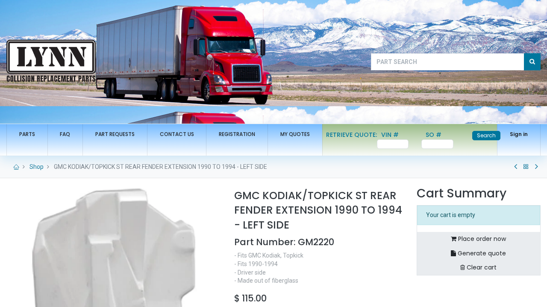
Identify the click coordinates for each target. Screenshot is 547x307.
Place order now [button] (481, 239)
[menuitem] (27, 134)
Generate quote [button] (481, 253)
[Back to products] (526, 166)
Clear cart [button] (481, 267)
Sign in (519, 134)
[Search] (532, 61)
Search (486, 135)
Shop (36, 166)
